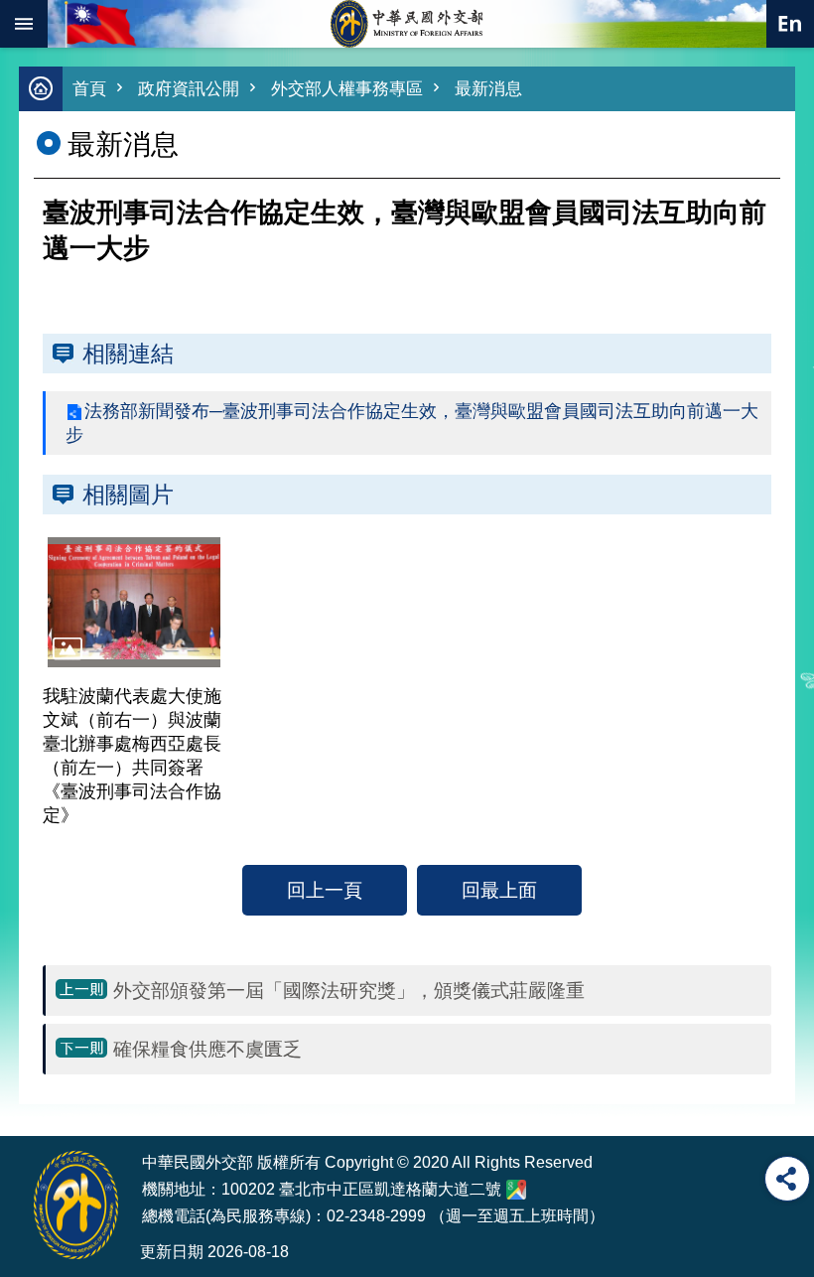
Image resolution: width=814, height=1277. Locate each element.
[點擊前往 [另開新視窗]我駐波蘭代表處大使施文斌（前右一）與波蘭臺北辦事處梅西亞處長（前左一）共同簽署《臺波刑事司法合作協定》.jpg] (134, 601)
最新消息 (488, 88)
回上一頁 (324, 890)
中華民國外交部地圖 (516, 1190)
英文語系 (790, 24)
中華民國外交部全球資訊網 (407, 24)
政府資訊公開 (188, 88)
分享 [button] (787, 1179)
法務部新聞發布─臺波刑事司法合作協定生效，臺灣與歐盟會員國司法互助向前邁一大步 (412, 423)
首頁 (89, 88)
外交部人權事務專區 (347, 88)
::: (32, 1098)
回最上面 (499, 890)
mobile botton (24, 24)
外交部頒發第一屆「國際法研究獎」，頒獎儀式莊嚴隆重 (349, 990)
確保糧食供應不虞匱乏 (207, 1049)
